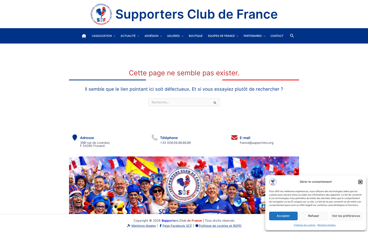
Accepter (283, 216)
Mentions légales (326, 225)
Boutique (196, 35)
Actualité (128, 35)
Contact (276, 35)
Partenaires (253, 35)
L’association (102, 35)
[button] (360, 182)
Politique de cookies (304, 225)
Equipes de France (221, 35)
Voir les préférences (346, 216)
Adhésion (151, 35)
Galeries (173, 35)
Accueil (84, 36)
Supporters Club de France (196, 14)
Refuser (313, 216)
